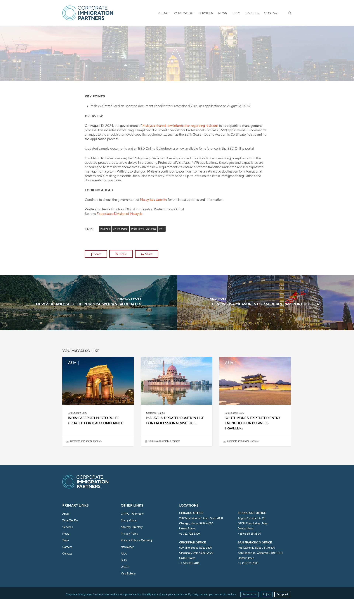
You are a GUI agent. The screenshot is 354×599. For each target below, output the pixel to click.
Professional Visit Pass (143, 228)
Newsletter (127, 546)
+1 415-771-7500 (248, 563)
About (65, 513)
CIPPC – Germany (132, 513)
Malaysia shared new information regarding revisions (180, 126)
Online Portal (120, 228)
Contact (67, 553)
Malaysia (105, 228)
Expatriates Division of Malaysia (120, 214)
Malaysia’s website (153, 200)
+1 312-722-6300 (189, 533)
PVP (161, 228)
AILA (124, 553)
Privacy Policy (129, 533)
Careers (67, 546)
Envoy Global (129, 520)
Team (65, 540)
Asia (177, 69)
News (65, 533)
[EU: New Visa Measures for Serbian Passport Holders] (265, 302)
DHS (124, 560)
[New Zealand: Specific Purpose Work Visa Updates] (88, 302)
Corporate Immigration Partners (86, 441)
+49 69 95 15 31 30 (249, 533)
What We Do (70, 520)
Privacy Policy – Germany (136, 540)
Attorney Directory (132, 527)
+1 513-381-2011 (189, 563)
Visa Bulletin (128, 573)
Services (67, 527)
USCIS (125, 566)
